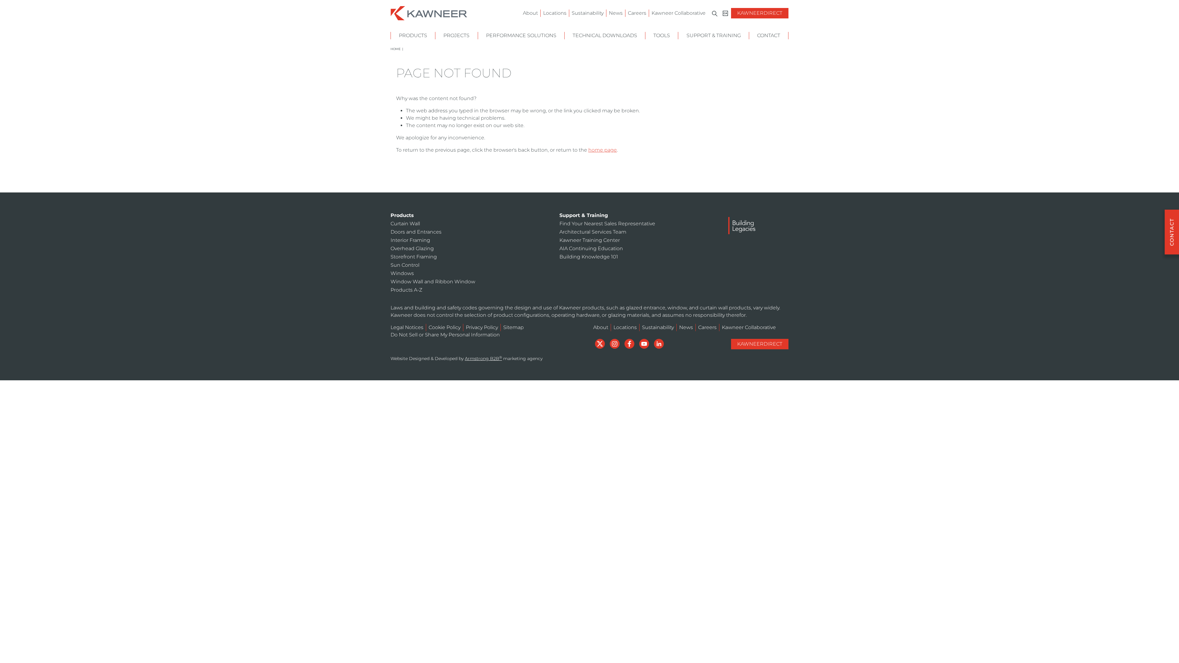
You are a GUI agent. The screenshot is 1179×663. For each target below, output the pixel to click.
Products (413, 35)
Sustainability (588, 13)
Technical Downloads (605, 35)
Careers (637, 13)
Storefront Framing (414, 257)
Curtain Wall (405, 224)
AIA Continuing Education (591, 248)
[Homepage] (429, 13)
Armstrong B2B (483, 358)
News (616, 13)
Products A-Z (406, 290)
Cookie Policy (445, 327)
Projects (456, 35)
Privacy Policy (482, 327)
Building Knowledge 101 (588, 257)
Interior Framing (410, 240)
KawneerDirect (759, 13)
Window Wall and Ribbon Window (433, 282)
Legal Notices (407, 327)
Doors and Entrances (416, 232)
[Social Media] (600, 343)
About (530, 13)
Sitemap (513, 327)
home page (602, 150)
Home (396, 49)
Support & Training (714, 35)
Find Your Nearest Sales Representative (607, 224)
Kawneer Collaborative (679, 13)
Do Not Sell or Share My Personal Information (445, 335)
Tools (661, 35)
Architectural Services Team (592, 232)
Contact (768, 35)
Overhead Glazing (412, 248)
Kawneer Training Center (589, 240)
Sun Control (405, 265)
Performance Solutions (521, 35)
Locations (554, 13)
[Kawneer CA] (725, 13)
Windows (402, 273)
